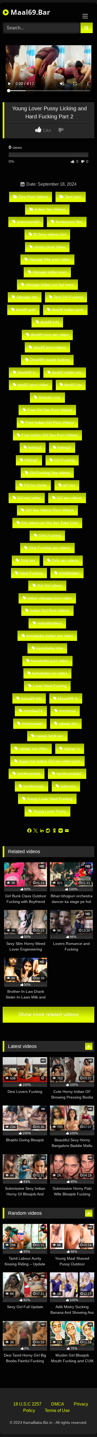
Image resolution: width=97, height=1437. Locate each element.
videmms (68, 786)
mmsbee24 (33, 711)
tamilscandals (28, 773)
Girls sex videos (65, 560)
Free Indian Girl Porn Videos (49, 422)
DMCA (57, 1404)
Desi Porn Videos (33, 197)
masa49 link (31, 698)
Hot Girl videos (49, 585)
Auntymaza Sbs (69, 222)
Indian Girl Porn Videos (49, 610)
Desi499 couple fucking (50, 360)
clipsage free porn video (49, 259)
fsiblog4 (31, 460)
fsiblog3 (64, 447)
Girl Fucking (64, 460)
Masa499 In (68, 698)
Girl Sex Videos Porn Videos (50, 510)
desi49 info (49, 322)
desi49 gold (26, 310)
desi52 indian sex (67, 372)
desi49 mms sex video (50, 335)
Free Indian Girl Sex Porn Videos (50, 435)
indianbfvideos (49, 623)
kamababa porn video (49, 661)
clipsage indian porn (50, 272)
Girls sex (27, 560)
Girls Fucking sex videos (49, 548)
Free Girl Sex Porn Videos (49, 410)
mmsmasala (32, 723)
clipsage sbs (26, 297)
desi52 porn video (33, 385)
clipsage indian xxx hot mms (50, 285)
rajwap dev (68, 723)
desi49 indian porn (67, 310)
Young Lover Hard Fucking (49, 799)
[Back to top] (80, 1421)
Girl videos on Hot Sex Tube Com (49, 523)
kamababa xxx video (49, 673)
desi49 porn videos (49, 347)
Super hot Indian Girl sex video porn (49, 761)
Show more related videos (48, 1014)
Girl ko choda (35, 485)
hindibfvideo (69, 573)
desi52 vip (73, 385)
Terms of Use (57, 1410)
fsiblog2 (34, 447)
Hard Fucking (31, 573)
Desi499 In (27, 372)
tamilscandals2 (69, 773)
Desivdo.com (50, 397)
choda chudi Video (49, 247)
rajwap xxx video (33, 748)
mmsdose (67, 711)
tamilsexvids (33, 786)
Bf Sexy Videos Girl (49, 234)
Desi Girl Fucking (68, 297)
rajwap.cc (72, 748)
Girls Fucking (50, 535)
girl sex (69, 485)
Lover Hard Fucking (50, 686)
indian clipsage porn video (49, 598)
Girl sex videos (69, 498)
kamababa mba (49, 648)
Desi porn (73, 197)
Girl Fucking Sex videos (50, 473)
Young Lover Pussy (49, 811)
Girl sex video (28, 498)
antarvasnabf (28, 222)
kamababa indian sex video (49, 636)
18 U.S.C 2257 (27, 1404)
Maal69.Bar (29, 12)
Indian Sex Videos (50, 209)
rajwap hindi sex (49, 736)
